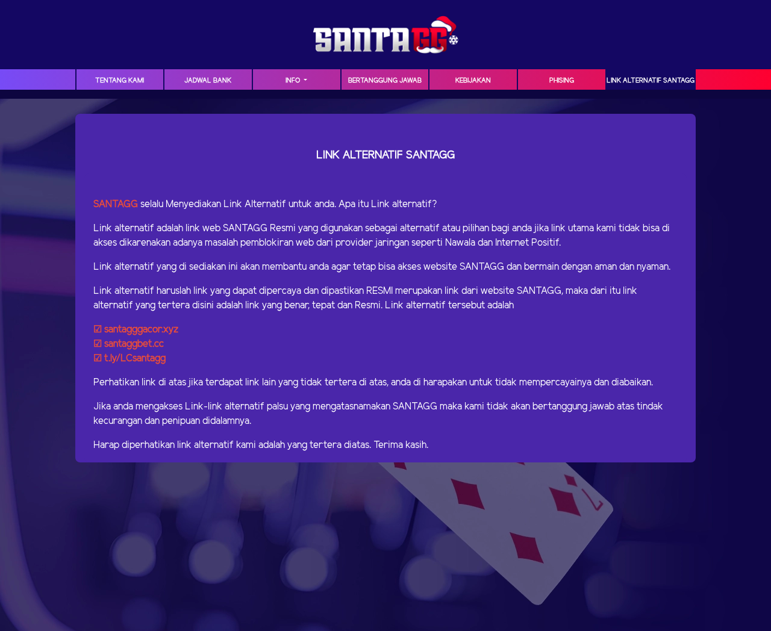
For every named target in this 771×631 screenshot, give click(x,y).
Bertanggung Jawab (385, 80)
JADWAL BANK (207, 80)
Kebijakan (473, 80)
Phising (561, 80)
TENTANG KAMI (119, 80)
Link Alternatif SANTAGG (651, 80)
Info (294, 80)
